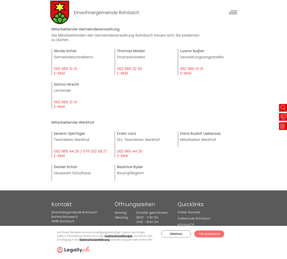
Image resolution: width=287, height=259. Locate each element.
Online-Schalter (189, 212)
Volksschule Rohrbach (194, 218)
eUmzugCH (186, 224)
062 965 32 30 (129, 68)
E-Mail (59, 73)
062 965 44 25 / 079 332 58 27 (80, 151)
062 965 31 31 (65, 68)
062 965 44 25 (129, 151)
